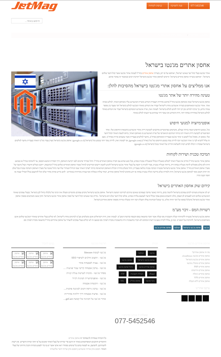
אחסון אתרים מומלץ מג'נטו (198, 263)
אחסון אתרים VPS (202, 277)
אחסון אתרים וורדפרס (200, 270)
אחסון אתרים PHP (202, 266)
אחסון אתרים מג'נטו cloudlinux (196, 256)
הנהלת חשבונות (137, 274)
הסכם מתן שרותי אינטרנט (89, 349)
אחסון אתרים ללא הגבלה (199, 281)
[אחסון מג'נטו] (34, 6)
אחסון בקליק (135, 281)
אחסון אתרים (147, 73)
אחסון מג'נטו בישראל (192, 227)
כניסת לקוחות (156, 5)
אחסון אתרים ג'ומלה (201, 274)
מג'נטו (206, 227)
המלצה (177, 227)
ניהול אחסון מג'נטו (126, 267)
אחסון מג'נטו (127, 260)
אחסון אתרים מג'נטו (163, 227)
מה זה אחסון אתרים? (201, 252)
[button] (3, 39)
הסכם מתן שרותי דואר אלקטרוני (63, 349)
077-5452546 (198, 5)
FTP (122, 274)
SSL (122, 281)
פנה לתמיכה (177, 5)
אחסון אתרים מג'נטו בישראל (198, 259)
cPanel (152, 274)
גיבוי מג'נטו (150, 281)
